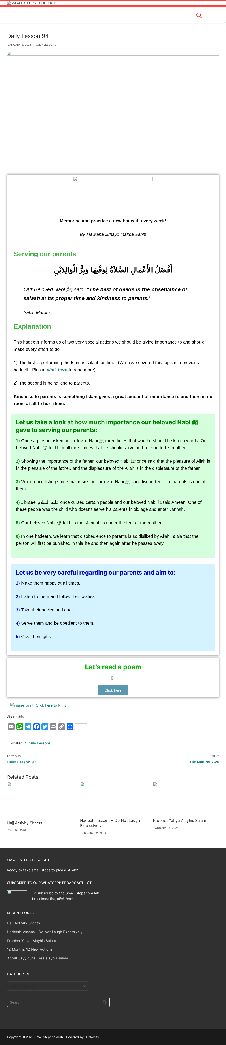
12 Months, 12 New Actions (29, 949)
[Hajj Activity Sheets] (40, 800)
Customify (92, 1037)
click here (57, 369)
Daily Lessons (45, 44)
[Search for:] (58, 1002)
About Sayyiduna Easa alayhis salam (37, 958)
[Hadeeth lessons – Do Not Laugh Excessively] (113, 799)
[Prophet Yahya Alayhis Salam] (186, 799)
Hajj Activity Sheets (24, 823)
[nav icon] (214, 15)
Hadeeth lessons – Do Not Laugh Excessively (45, 932)
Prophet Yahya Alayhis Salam (179, 820)
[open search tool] (199, 15)
